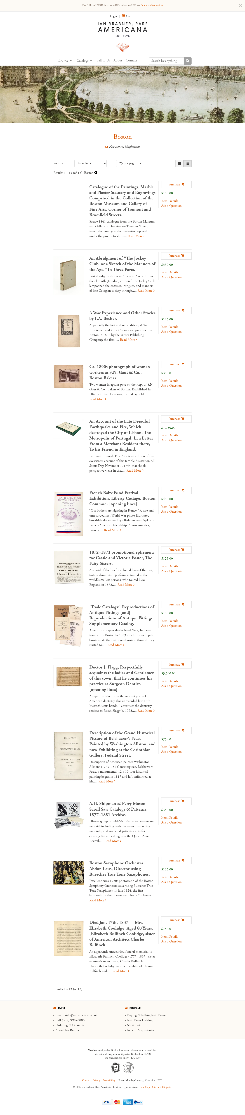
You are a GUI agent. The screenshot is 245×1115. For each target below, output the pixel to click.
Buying (132, 1015)
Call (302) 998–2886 (70, 1020)
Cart (129, 16)
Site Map (145, 1087)
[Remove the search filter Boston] (95, 173)
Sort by (58, 163)
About (118, 60)
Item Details (169, 201)
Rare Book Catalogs (140, 1020)
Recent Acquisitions (140, 1030)
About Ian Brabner (68, 1030)
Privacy (96, 1080)
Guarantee (79, 1025)
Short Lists (134, 1025)
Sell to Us (103, 60)
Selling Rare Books (153, 1015)
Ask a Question (171, 206)
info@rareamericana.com (81, 1015)
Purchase (174, 184)
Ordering (61, 1025)
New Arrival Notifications (124, 147)
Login (113, 16)
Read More (136, 236)
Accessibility (109, 1080)
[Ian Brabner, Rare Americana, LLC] (122, 36)
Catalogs (82, 60)
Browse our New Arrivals (152, 5)
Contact (131, 60)
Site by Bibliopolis (161, 1087)
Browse (63, 60)
